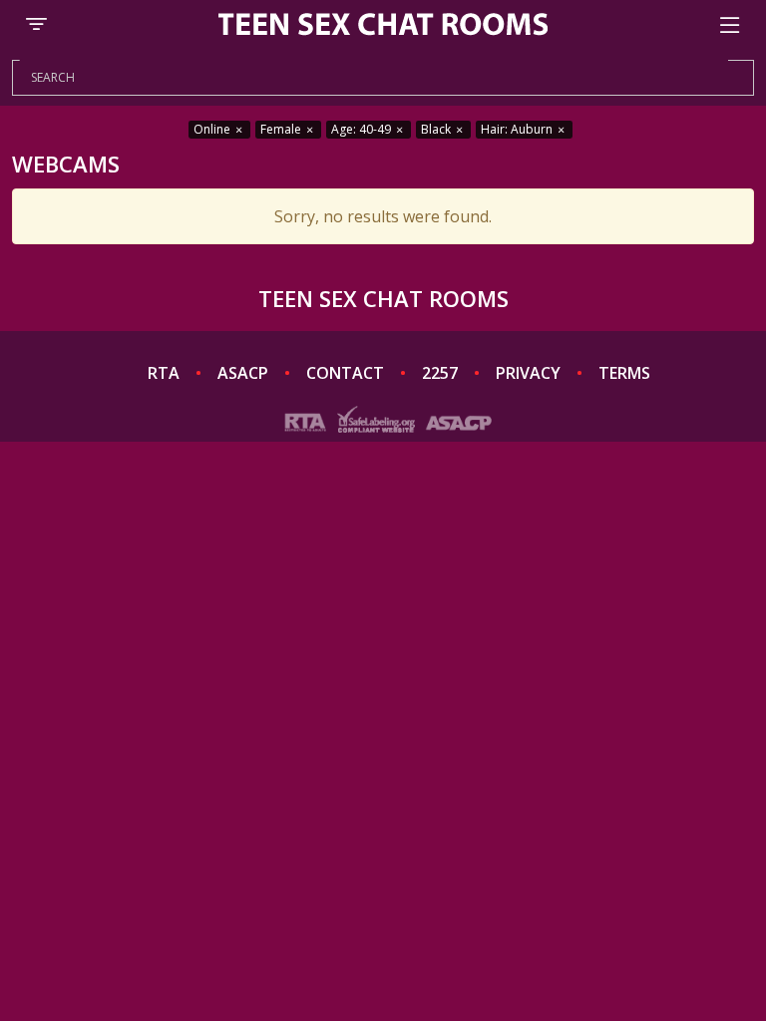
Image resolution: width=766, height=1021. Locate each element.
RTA (164, 373)
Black (437, 129)
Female (282, 129)
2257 (440, 373)
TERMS (624, 373)
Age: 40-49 (362, 129)
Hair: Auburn (518, 129)
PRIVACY (528, 373)
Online (213, 129)
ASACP (242, 373)
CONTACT (345, 373)
